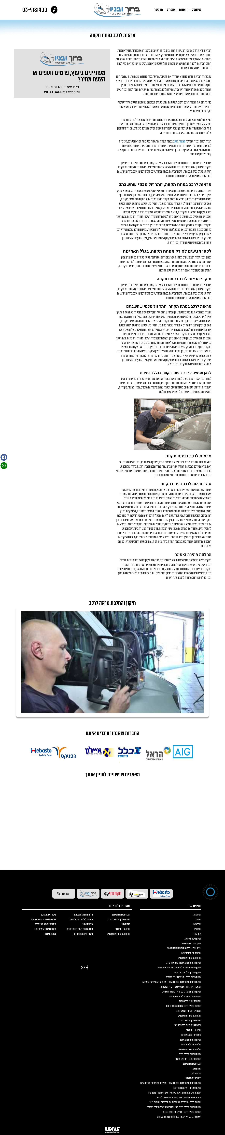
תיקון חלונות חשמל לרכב (190, 1039)
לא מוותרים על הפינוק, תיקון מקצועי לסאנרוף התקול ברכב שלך (174, 1092)
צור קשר (158, 10)
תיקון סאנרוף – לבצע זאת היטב (187, 972)
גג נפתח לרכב (50, 934)
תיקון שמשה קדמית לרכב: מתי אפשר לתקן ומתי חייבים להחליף (174, 1107)
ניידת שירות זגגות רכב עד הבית (187, 1025)
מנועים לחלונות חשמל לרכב (81, 919)
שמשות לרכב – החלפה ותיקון (188, 1059)
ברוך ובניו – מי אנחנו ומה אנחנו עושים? (184, 948)
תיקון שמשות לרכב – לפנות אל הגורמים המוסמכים (179, 967)
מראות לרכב (179, 141)
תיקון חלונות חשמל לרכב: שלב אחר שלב (183, 962)
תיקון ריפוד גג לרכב (192, 938)
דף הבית (197, 914)
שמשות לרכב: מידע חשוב (190, 1001)
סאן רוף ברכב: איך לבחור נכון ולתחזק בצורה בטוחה (179, 1116)
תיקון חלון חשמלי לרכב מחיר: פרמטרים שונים (181, 991)
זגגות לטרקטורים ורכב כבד (189, 1020)
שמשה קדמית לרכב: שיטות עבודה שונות (183, 1006)
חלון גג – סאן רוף (193, 1030)
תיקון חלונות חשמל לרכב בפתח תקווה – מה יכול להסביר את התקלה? (171, 982)
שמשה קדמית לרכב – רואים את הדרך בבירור (182, 1112)
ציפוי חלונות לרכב (193, 1078)
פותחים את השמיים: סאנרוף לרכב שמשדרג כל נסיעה (178, 1097)
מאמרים (171, 10)
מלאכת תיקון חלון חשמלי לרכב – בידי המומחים (180, 986)
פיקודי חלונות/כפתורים (191, 1035)
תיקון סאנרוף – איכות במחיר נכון (187, 1088)
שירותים (196, 10)
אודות (182, 10)
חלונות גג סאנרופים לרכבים (189, 958)
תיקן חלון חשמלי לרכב (191, 943)
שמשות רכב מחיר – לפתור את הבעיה (185, 996)
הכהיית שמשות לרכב (192, 1063)
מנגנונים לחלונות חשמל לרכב (188, 1011)
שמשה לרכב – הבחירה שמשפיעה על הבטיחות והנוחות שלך (175, 1102)
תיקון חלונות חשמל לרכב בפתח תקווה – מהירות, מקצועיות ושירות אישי (170, 1083)
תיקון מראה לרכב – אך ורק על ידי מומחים (183, 977)
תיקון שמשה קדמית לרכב (190, 1054)
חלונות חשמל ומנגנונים (191, 953)
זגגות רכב (197, 1068)
